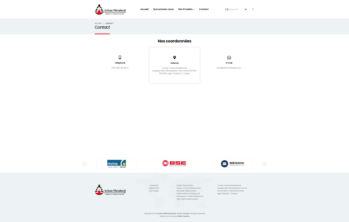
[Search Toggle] (253, 9)
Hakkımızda (154, 188)
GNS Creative (183, 216)
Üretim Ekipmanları (185, 185)
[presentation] (84, 164)
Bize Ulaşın (154, 191)
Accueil (144, 9)
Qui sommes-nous (163, 9)
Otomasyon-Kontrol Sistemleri (190, 196)
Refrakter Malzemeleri (186, 191)
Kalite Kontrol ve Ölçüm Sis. (188, 193)
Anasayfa (154, 185)
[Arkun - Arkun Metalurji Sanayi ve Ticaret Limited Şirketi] (110, 9)
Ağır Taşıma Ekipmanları (187, 199)
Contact (204, 9)
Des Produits (185, 9)
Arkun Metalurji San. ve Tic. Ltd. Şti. (173, 213)
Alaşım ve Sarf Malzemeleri (189, 188)
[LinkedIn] (246, 9)
